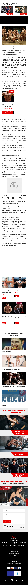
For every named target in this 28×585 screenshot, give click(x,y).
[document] (14, 292)
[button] (26, 1)
